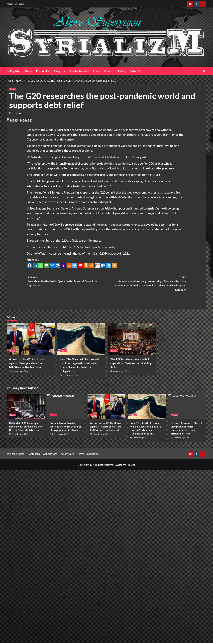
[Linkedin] (35, 265)
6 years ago (17, 113)
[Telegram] (108, 265)
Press (96, 71)
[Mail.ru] (57, 265)
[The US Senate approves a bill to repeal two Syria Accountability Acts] (132, 339)
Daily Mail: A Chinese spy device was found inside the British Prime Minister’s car (25, 426)
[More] (114, 265)
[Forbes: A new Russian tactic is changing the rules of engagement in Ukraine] (66, 406)
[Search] (204, 71)
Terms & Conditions (88, 453)
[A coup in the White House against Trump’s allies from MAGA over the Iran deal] (31, 339)
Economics (42, 71)
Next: (150, 283)
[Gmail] (97, 265)
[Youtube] (80, 265)
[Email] (46, 265)
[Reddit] (69, 265)
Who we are (67, 453)
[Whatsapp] (40, 265)
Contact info (50, 453)
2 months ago (17, 371)
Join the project (15, 453)
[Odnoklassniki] (86, 265)
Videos (108, 71)
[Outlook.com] (103, 265)
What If (135, 71)
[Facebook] (29, 265)
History (121, 71)
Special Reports (79, 71)
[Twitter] (74, 265)
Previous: (62, 281)
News (28, 71)
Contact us (33, 453)
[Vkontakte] (52, 265)
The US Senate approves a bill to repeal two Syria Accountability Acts (131, 363)
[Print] (91, 265)
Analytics (59, 71)
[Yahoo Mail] (63, 265)
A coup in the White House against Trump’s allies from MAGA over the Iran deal (26, 363)
